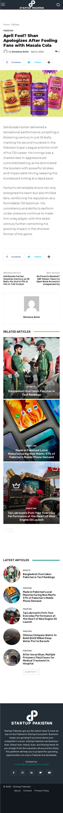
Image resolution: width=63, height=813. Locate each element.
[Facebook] (13, 772)
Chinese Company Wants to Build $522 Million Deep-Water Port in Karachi (40, 638)
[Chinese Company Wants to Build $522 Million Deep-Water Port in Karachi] (11, 636)
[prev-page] (5, 530)
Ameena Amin (20, 52)
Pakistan (15, 24)
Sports (31, 387)
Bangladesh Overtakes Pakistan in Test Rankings (31, 392)
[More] (48, 62)
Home (6, 24)
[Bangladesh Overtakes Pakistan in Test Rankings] (31, 368)
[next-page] (11, 530)
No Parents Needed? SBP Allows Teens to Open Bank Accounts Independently (48, 280)
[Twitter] (40, 772)
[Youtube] (49, 772)
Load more (30, 671)
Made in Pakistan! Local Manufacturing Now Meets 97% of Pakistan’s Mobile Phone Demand (31, 454)
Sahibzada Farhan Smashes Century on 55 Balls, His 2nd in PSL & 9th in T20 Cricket (16, 280)
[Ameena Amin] (6, 51)
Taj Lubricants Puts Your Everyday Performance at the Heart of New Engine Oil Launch (31, 516)
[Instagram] (22, 772)
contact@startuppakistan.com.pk (31, 764)
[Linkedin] (31, 772)
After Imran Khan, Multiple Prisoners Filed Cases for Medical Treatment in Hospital (39, 659)
